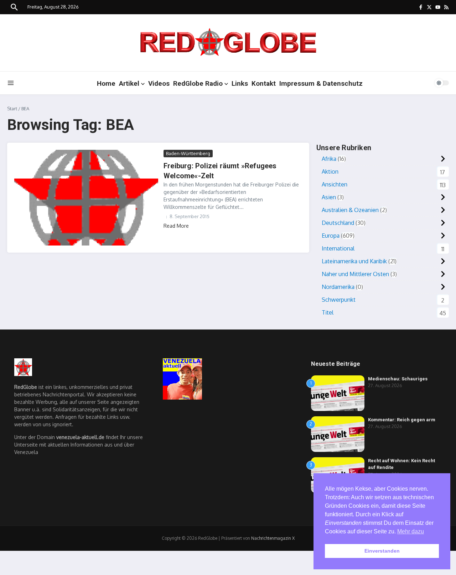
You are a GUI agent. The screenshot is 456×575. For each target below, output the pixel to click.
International (338, 248)
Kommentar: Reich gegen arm (401, 419)
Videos (159, 83)
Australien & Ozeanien (350, 209)
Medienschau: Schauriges (398, 378)
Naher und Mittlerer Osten (355, 274)
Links (240, 83)
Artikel (129, 83)
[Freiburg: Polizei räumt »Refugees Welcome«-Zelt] (86, 198)
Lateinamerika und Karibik (354, 261)
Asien (329, 197)
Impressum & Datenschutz (321, 83)
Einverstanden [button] (382, 551)
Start (12, 108)
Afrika (329, 158)
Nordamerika (338, 286)
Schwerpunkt (339, 299)
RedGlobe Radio (198, 83)
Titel (327, 312)
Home (106, 83)
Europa (331, 235)
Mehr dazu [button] (410, 531)
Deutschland (338, 222)
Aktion (330, 171)
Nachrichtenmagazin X (273, 538)
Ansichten (334, 184)
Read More (176, 226)
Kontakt (264, 83)
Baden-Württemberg (188, 153)
